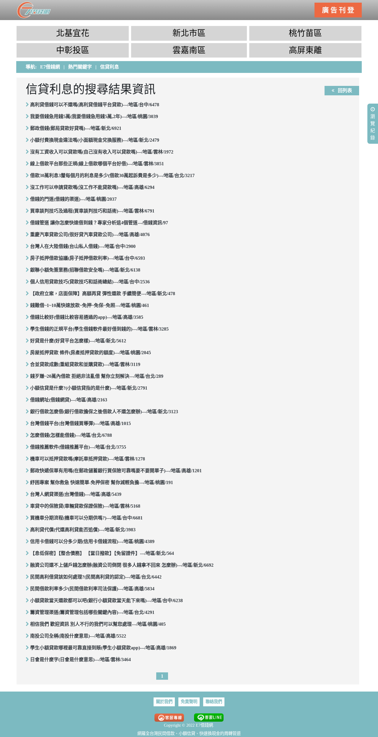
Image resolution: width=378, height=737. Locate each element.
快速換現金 (209, 733)
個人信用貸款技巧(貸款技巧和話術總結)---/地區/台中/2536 (90, 281)
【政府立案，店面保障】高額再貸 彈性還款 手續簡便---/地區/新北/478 (102, 293)
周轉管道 (232, 733)
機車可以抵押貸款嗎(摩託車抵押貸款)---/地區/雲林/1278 (87, 458)
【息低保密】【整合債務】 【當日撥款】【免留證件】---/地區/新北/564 (102, 553)
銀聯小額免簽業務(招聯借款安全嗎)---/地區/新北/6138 (85, 269)
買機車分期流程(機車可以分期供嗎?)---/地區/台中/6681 (86, 517)
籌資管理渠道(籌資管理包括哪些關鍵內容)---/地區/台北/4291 (92, 612)
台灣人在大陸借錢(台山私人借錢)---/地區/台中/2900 (83, 246)
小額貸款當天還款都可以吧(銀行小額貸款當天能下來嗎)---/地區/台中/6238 (106, 600)
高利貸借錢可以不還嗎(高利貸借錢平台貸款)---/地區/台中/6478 (94, 104)
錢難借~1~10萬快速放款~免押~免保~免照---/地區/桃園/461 (89, 305)
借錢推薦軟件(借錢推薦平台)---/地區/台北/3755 (78, 447)
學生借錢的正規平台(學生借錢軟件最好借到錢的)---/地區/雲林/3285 (99, 328)
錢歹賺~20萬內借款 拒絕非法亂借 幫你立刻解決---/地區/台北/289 (96, 376)
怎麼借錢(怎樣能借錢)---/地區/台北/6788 (71, 435)
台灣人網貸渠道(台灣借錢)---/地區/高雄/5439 (75, 494)
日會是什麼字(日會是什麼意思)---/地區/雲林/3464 (80, 659)
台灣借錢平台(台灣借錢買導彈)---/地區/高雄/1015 (80, 423)
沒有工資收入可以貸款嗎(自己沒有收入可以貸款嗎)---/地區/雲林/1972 (101, 151)
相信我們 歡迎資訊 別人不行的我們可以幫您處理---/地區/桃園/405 (98, 624)
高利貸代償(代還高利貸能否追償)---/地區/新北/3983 (83, 529)
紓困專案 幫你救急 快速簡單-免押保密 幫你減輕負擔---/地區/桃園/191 (101, 482)
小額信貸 (187, 733)
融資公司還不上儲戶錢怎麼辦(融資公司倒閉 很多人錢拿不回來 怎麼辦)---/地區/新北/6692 (122, 565)
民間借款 (166, 733)
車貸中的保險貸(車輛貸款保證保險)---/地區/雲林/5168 (85, 506)
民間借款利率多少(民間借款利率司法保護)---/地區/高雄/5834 (92, 588)
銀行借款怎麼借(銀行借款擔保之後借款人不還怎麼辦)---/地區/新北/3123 (104, 411)
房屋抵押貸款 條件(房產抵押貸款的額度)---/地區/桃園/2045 (90, 352)
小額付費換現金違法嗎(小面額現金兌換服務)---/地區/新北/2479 (94, 140)
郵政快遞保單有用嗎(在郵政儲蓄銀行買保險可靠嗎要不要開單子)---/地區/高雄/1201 (116, 470)
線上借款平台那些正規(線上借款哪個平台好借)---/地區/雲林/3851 (97, 163)
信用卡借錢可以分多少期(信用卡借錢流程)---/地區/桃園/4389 (92, 541)
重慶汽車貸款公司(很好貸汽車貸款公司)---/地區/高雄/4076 (90, 234)
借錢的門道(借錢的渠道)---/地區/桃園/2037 (73, 199)
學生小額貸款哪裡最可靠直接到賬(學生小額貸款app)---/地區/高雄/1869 (103, 647)
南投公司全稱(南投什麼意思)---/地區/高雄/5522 (78, 635)
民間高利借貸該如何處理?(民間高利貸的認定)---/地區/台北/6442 (96, 576)
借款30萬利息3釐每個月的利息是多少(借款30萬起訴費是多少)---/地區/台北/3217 (112, 175)
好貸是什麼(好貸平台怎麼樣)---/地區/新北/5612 (78, 340)
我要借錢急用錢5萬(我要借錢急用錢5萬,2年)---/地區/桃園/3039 (94, 116)
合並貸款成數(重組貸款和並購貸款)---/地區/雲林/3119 (85, 364)
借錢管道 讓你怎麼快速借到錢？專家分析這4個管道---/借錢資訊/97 (99, 222)
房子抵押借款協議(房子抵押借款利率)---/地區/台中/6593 (87, 258)
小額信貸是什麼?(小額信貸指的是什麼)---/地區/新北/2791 (88, 387)
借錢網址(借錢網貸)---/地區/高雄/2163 (68, 399)
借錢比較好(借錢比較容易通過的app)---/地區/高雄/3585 (86, 317)
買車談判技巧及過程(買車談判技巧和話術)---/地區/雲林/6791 (92, 210)
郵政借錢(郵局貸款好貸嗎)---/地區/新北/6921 (75, 128)
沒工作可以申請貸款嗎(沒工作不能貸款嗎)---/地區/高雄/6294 (92, 187)
